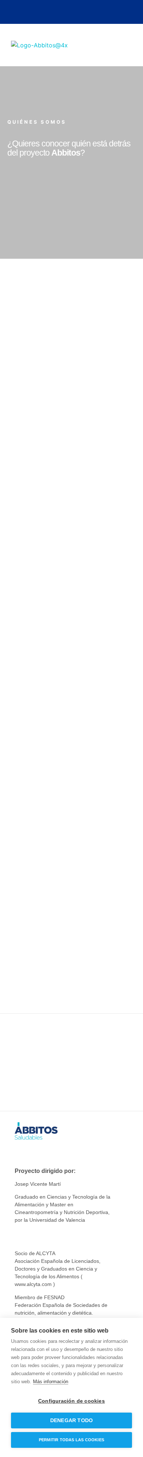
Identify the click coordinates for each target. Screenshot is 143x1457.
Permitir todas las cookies (71, 1440)
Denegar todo (71, 1420)
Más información (50, 1381)
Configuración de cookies (71, 1401)
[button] (126, 45)
